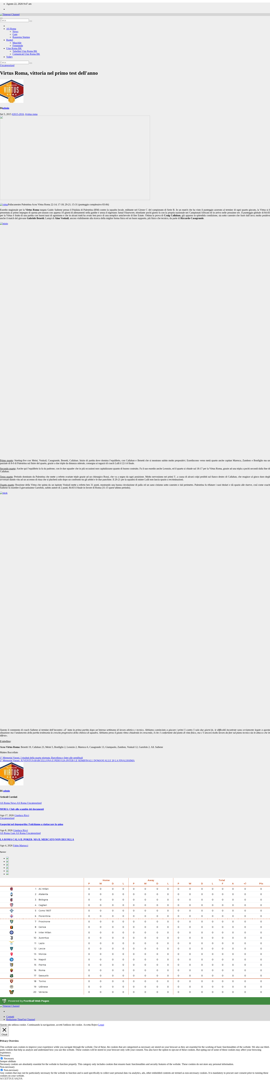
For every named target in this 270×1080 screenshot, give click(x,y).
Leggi (101, 1024)
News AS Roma (18, 803)
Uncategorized (7, 65)
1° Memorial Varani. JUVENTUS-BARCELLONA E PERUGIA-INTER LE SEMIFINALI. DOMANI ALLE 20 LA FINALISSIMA (67, 760)
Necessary (9, 1058)
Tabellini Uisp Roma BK (24, 51)
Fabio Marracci (20, 845)
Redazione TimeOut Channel (20, 1019)
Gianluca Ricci (21, 815)
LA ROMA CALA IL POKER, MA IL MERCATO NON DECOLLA (37, 839)
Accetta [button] (87, 1024)
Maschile (16, 42)
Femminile (17, 45)
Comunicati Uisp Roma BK (26, 54)
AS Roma (11, 28)
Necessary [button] (5, 1055)
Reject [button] (94, 1024)
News (15, 31)
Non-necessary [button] (7, 1067)
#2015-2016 (18, 114)
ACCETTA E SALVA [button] (11, 1078)
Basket (9, 40)
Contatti (10, 1016)
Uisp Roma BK (14, 48)
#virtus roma (31, 114)
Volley (9, 56)
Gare (14, 34)
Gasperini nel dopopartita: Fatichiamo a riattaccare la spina (31, 824)
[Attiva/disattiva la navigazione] (1, 18)
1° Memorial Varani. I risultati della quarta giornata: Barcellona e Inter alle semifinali (41, 757)
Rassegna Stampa (21, 37)
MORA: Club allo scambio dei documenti (22, 809)
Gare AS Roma (18, 833)
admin (5, 108)
